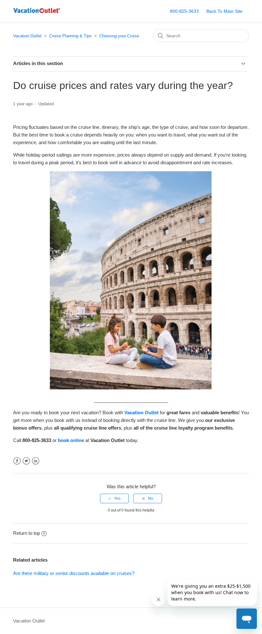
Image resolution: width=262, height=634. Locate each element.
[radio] (114, 498)
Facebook (17, 461)
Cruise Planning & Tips (70, 35)
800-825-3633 (184, 11)
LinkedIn (36, 461)
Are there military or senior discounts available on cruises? (74, 573)
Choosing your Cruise (119, 35)
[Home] (36, 14)
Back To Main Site (224, 11)
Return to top (26, 533)
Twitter (26, 461)
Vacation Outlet (27, 35)
